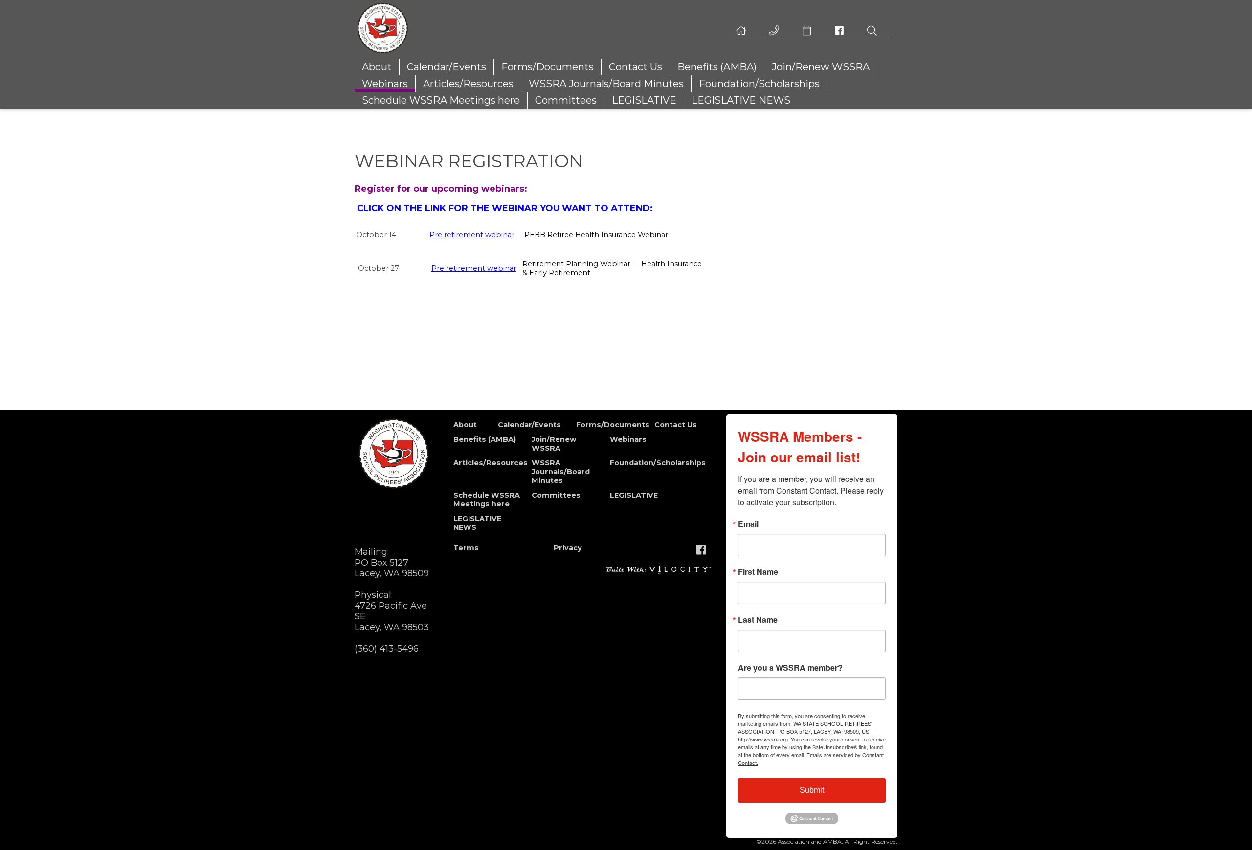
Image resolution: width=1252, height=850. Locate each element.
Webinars (385, 83)
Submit (812, 790)
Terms (466, 548)
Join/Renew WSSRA (821, 67)
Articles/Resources (468, 83)
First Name (758, 572)
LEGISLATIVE (644, 100)
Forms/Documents (547, 67)
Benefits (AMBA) (717, 67)
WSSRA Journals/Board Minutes (606, 83)
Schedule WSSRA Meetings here (441, 100)
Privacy (568, 548)
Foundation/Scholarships (759, 83)
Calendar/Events (446, 67)
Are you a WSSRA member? (790, 668)
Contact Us (635, 67)
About (377, 67)
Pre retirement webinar (471, 234)
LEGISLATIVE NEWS (741, 100)
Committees (566, 100)
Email (748, 524)
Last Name (758, 620)
